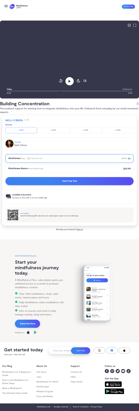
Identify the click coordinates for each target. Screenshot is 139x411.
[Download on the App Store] (28, 333)
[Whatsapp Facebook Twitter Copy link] (137, 104)
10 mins (53, 130)
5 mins (21, 130)
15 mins (85, 130)
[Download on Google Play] (35, 333)
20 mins (118, 130)
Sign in (79, 229)
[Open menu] (6, 6)
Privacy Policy (96, 407)
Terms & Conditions (81, 407)
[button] (99, 350)
